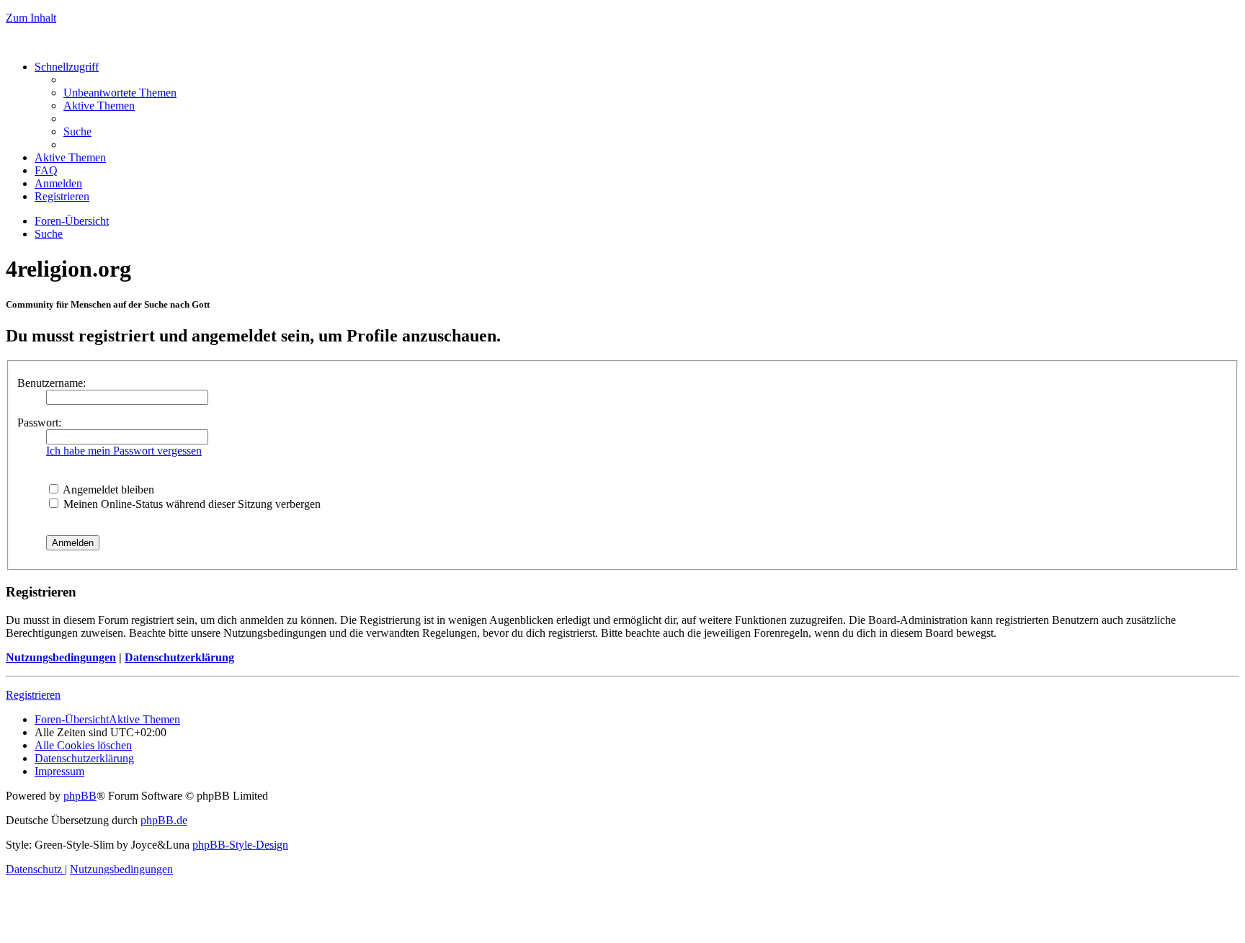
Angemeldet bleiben (107, 489)
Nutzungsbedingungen (61, 657)
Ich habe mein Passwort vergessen (124, 450)
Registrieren (33, 695)
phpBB (80, 796)
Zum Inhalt (31, 18)
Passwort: (39, 422)
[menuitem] (120, 92)
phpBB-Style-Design (240, 845)
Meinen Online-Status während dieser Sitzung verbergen (191, 504)
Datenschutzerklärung (179, 657)
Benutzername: (51, 383)
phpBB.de (163, 820)
